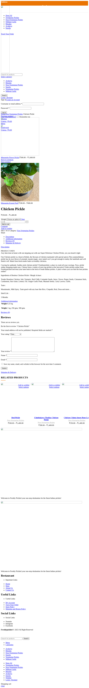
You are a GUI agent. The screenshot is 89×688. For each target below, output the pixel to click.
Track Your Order (7, 34)
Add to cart (5, 224)
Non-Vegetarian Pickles (14, 114)
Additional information (14, 239)
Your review (6, 351)
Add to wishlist (6, 229)
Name (4, 355)
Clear (23, 219)
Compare (4, 226)
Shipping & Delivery (13, 243)
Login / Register (11, 680)
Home (3, 114)
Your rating (6, 334)
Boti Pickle (15, 418)
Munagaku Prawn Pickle (10, 157)
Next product (6, 162)
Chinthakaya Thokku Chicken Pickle (46, 419)
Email (4, 360)
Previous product (7, 116)
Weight (3, 219)
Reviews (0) (10, 241)
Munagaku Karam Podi (10, 203)
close (3, 686)
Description (10, 237)
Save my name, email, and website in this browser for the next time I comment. (32, 364)
